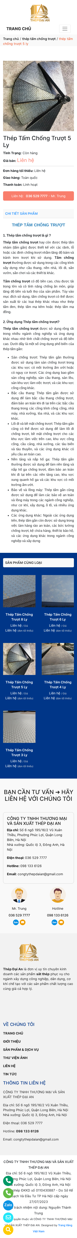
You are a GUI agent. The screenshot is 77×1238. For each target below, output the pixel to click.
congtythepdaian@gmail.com (40, 874)
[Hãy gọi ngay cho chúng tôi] (5, 1193)
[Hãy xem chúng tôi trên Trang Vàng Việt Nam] (5, 1230)
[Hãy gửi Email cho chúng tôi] (5, 1217)
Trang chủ (11, 39)
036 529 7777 (36, 196)
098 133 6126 (31, 866)
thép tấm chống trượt (39, 39)
